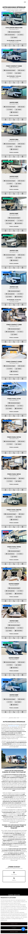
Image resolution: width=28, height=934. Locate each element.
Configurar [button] (14, 927)
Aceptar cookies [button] (14, 923)
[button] (8, 13)
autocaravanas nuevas (13, 725)
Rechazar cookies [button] (14, 931)
